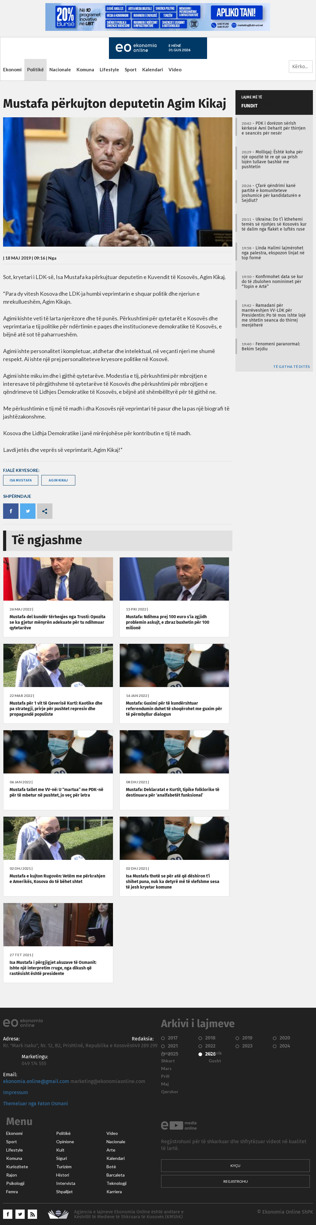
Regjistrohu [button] (235, 1181)
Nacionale (60, 69)
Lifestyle (109, 69)
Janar (166, 1053)
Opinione (65, 1142)
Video (174, 69)
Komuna (85, 69)
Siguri (61, 1158)
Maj (165, 1084)
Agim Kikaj (58, 480)
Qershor (169, 1092)
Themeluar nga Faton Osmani (35, 1103)
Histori (62, 1175)
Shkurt (168, 1061)
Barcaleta (115, 1175)
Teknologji (116, 1183)
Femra (12, 1192)
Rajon (11, 1175)
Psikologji (15, 1183)
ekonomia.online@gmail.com (36, 1081)
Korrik (215, 1053)
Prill (165, 1076)
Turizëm (64, 1167)
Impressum (15, 1092)
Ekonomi (12, 69)
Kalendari (152, 69)
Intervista (65, 1183)
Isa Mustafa (21, 480)
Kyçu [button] (235, 1165)
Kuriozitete (17, 1167)
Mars (166, 1068)
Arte (110, 1150)
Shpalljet (64, 1192)
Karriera (114, 1192)
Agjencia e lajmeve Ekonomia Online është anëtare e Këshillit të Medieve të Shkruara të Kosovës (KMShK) (129, 1214)
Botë (111, 1167)
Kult (60, 1150)
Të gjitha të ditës (291, 367)
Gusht (215, 1061)
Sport (131, 69)
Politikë (35, 69)
